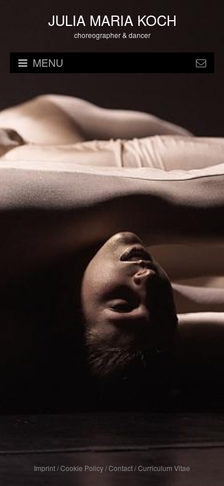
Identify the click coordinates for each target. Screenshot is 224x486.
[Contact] (201, 62)
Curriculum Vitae (164, 468)
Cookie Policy (81, 468)
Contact (121, 468)
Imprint (44, 468)
